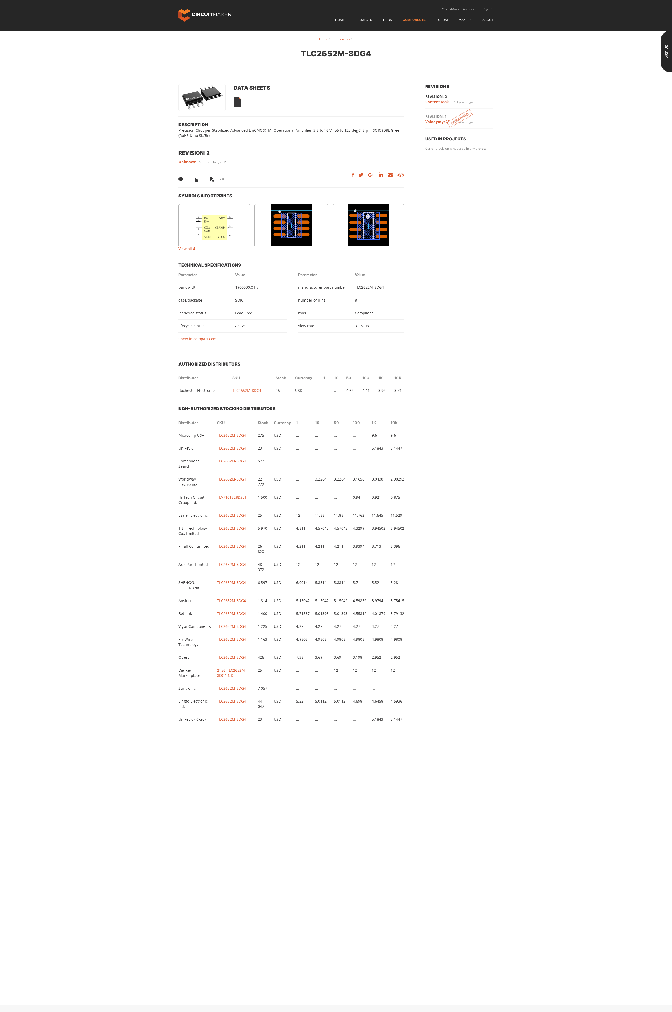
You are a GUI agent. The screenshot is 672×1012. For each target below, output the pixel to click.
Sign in (489, 9)
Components (414, 20)
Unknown (187, 161)
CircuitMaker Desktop (458, 9)
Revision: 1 (436, 116)
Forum (442, 20)
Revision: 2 (436, 96)
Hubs (387, 20)
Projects (363, 20)
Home (340, 20)
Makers (465, 20)
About (488, 20)
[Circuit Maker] (204, 14)
